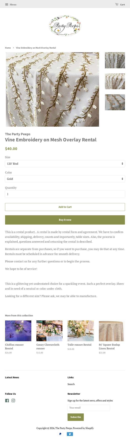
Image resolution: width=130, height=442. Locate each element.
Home (8, 47)
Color (8, 172)
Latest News (12, 377)
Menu (12, 4)
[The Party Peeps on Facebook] (7, 401)
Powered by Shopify (83, 428)
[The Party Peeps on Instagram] (13, 401)
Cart (122, 4)
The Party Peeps (63, 428)
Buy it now (65, 220)
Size (7, 157)
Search (71, 384)
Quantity (11, 188)
